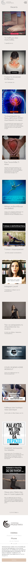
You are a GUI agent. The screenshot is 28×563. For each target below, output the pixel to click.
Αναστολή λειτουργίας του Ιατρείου (13, 449)
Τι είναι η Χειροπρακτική (14, 249)
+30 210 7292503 (14, 541)
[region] (14, 553)
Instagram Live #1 (11, 286)
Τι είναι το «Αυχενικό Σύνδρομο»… (12, 78)
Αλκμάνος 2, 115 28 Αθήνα (14, 535)
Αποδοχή (14, 560)
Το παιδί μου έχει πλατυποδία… (11, 39)
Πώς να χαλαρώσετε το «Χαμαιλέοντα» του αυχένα (13, 327)
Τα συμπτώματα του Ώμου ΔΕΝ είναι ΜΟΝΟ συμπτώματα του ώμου (13, 118)
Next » (16, 512)
